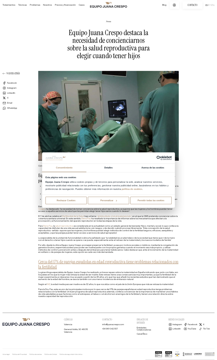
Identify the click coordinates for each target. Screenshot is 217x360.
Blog (164, 5)
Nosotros (47, 5)
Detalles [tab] (108, 167)
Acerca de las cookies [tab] (152, 167)
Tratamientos (9, 5)
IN (213, 5)
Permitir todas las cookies (151, 200)
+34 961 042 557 (110, 329)
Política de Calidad (50, 354)
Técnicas (22, 5)
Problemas (35, 5)
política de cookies (132, 189)
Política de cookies (35, 354)
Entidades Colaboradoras (144, 329)
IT (210, 5)
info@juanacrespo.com (113, 325)
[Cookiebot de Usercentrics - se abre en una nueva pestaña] (159, 158)
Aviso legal (6, 354)
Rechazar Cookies (66, 200)
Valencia (68, 325)
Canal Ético (142, 334)
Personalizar (106, 200)
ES (206, 5)
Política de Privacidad (19, 354)
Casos (81, 5)
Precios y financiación (65, 5)
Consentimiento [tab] (64, 167)
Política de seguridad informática (70, 354)
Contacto (192, 5)
